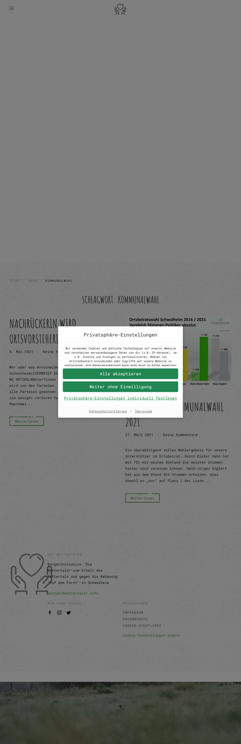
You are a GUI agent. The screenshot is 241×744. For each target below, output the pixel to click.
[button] (120, 386)
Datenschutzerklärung (108, 411)
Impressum (143, 411)
